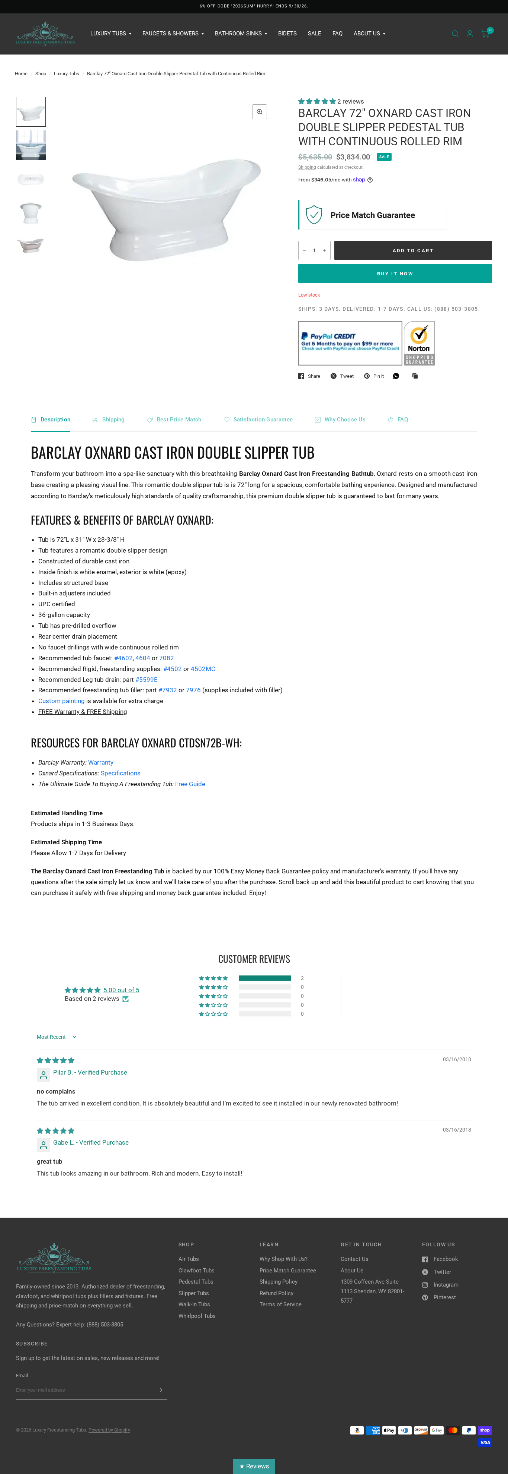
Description (55, 419)
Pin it (378, 376)
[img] (55, 1060)
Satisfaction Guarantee (263, 419)
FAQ (337, 33)
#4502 (172, 669)
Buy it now (395, 273)
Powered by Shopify (109, 1430)
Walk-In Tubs (194, 1304)
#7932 (167, 690)
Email (22, 1375)
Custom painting (61, 701)
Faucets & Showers (170, 33)
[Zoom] (259, 111)
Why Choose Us (345, 419)
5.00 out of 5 (121, 990)
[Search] (455, 33)
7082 (166, 658)
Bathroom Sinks (238, 33)
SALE (314, 33)
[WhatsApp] (398, 376)
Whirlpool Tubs (197, 1316)
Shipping (307, 167)
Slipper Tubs (194, 1293)
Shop (40, 73)
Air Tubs (189, 1259)
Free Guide (190, 784)
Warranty (100, 762)
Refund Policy (276, 1293)
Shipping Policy (279, 1281)
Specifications (121, 773)
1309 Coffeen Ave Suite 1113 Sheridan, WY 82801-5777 (372, 1291)
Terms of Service (281, 1304)
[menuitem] (111, 33)
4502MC (203, 669)
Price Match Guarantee (288, 1270)
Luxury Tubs (108, 33)
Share (314, 376)
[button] (317, 101)
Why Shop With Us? (284, 1259)
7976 (193, 690)
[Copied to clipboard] (417, 376)
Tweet (347, 376)
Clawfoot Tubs (197, 1270)
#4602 (123, 658)
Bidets (287, 33)
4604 (142, 658)
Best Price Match (179, 419)
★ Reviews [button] (254, 1466)
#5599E (146, 679)
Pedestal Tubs (196, 1281)
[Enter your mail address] (159, 1390)
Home (21, 73)
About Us (367, 33)
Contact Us (355, 1259)
